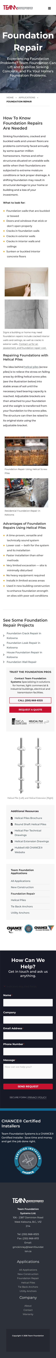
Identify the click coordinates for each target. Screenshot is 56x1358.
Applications (27, 97)
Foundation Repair (23, 893)
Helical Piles (18, 900)
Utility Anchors (20, 912)
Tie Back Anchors (22, 906)
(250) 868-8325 (30, 1234)
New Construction (22, 887)
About (28, 1305)
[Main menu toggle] (49, 8)
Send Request (28, 1086)
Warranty (28, 1314)
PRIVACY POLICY (37, 1097)
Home (10, 97)
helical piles (31, 366)
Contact (28, 1310)
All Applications (20, 881)
